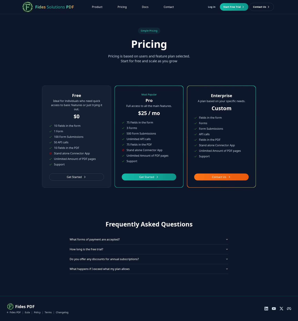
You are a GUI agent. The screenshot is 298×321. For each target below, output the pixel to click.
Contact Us (259, 6)
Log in (211, 6)
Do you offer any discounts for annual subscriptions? (104, 259)
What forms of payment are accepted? (95, 239)
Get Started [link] (146, 177)
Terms (48, 312)
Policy (37, 312)
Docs (145, 7)
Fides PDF (15, 312)
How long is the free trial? (86, 249)
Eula (27, 312)
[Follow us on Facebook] (289, 309)
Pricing (122, 7)
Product (97, 7)
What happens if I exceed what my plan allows (100, 269)
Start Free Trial (232, 6)
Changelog (62, 312)
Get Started (74, 177)
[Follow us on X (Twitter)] (281, 309)
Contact (169, 7)
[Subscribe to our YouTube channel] (274, 309)
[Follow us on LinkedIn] (266, 309)
